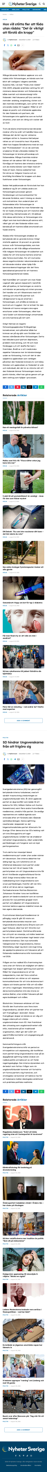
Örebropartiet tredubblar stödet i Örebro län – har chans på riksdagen (23, 1204)
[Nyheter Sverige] (22, 4)
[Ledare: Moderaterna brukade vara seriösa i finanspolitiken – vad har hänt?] (23, 1295)
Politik (26, 9)
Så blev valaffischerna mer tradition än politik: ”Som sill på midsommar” (23, 1239)
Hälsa (5, 19)
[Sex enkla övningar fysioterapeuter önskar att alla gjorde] (23, 552)
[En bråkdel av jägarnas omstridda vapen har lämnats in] (23, 1330)
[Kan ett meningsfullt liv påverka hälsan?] (23, 413)
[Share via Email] (18, 45)
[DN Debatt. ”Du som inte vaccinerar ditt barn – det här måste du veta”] (23, 517)
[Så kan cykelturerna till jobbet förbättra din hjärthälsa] (23, 657)
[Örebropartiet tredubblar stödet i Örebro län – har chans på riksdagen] (23, 1188)
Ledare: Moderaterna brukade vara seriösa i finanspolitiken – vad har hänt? (22, 1310)
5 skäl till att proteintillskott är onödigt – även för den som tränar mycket (23, 497)
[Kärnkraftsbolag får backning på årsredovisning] (23, 1153)
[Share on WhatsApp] (11, 45)
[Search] (43, 3)
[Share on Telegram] (15, 45)
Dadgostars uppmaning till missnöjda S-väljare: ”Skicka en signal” (20, 1275)
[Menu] (3, 3)
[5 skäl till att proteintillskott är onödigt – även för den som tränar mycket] (23, 481)
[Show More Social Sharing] (22, 45)
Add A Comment (23, 720)
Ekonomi (37, 9)
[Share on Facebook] (4, 45)
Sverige (5, 9)
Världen (15, 9)
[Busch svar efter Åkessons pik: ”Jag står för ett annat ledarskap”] (23, 1401)
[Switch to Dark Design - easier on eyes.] (39, 4)
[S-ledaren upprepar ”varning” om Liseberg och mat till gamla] (23, 1366)
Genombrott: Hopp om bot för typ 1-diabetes (22, 603)
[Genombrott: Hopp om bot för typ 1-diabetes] (23, 588)
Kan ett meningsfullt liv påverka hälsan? (20, 427)
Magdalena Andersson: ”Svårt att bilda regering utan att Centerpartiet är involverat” (23, 1133)
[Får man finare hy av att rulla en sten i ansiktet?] (23, 621)
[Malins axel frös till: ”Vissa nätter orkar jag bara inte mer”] (23, 446)
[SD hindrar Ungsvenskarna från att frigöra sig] (23, 774)
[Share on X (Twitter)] (8, 45)
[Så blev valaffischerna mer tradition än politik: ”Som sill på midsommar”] (23, 1224)
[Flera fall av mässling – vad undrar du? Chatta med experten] (23, 692)
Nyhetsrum (13, 40)
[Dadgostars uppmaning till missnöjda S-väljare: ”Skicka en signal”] (23, 1259)
